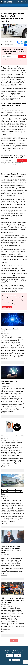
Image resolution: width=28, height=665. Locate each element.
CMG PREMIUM (20, 1)
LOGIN (26, 1)
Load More (14, 640)
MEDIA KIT (9, 655)
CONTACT (17, 655)
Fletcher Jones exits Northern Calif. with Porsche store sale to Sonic (12, 492)
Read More (4, 358)
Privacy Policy (4, 60)
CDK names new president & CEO (12, 436)
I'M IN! (21, 160)
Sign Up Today (7, 307)
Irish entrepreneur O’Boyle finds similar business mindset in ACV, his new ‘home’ (12, 600)
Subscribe (22, 56)
